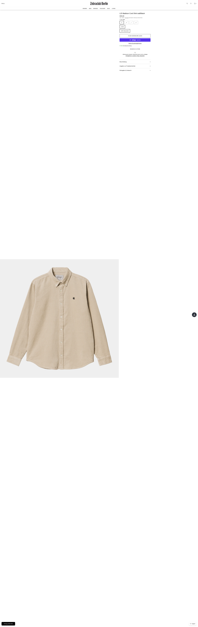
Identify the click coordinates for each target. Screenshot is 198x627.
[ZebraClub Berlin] (99, 3)
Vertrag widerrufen (8, 623)
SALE (108, 8)
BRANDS (95, 8)
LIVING (113, 8)
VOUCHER (102, 8)
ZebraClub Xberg (128, 45)
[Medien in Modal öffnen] (59, 318)
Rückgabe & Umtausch (125, 70)
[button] (187, 3)
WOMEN (85, 8)
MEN (90, 8)
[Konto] (191, 3)
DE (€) (3, 3)
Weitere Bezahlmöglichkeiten (135, 43)
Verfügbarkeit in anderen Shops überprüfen (135, 55)
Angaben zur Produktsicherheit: (127, 66)
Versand (127, 17)
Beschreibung (123, 61)
